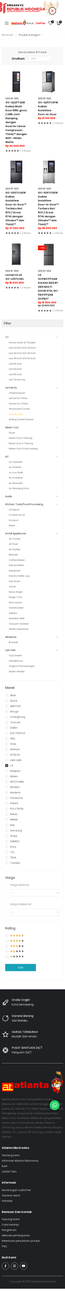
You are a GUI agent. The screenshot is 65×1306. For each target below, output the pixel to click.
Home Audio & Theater (22, 342)
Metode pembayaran (16, 1235)
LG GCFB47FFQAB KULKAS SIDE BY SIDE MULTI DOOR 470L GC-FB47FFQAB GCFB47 (48, 286)
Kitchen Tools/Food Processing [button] (24, 504)
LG (11, 765)
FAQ (4, 1246)
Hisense (15, 749)
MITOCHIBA (17, 782)
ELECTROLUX (17, 733)
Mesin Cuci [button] (12, 427)
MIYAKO (15, 787)
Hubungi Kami (11, 1219)
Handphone (16, 661)
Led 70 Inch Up (17, 379)
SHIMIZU (15, 841)
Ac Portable (16, 477)
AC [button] (7, 456)
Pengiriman (9, 1230)
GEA (12, 738)
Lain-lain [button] (10, 650)
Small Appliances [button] (15, 533)
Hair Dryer (14, 581)
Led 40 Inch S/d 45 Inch (22, 353)
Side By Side (16, 414)
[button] (58, 23)
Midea (14, 776)
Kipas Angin (16, 592)
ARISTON (15, 706)
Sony (13, 847)
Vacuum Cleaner (19, 623)
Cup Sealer (15, 655)
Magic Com (15, 597)
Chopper (14, 509)
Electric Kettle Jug (19, 576)
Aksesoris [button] (10, 637)
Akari (13, 695)
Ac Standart (16, 483)
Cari (20, 967)
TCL (12, 852)
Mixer (12, 525)
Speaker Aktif (16, 618)
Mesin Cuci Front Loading (23, 448)
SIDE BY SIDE (12, 98)
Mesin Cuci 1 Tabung (20, 438)
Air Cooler (15, 538)
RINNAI (14, 819)
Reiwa (13, 814)
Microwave (15, 602)
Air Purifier (15, 549)
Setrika (13, 613)
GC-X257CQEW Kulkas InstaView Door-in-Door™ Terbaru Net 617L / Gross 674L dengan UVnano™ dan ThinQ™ (15, 208)
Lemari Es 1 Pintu (18, 398)
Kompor (13, 520)
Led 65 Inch (15, 374)
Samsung (16, 830)
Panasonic (16, 798)
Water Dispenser (19, 629)
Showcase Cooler (19, 408)
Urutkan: (18, 59)
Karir (4, 1166)
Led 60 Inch (15, 369)
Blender (13, 554)
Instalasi (7, 1201)
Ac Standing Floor (19, 488)
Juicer (12, 586)
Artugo (14, 711)
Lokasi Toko (9, 1171)
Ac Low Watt (16, 472)
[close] (52, 10)
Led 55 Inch (15, 363)
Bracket (13, 642)
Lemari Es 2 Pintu (18, 403)
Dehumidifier (16, 565)
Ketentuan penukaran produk (21, 1241)
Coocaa (15, 722)
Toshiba (15, 863)
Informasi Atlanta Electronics (20, 1161)
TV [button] (6, 337)
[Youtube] (23, 1266)
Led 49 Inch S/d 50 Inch (22, 358)
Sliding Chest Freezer (21, 419)
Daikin (14, 728)
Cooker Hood (17, 515)
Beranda (7, 35)
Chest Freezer (17, 393)
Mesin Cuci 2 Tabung (21, 443)
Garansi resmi (11, 1195)
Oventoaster (16, 607)
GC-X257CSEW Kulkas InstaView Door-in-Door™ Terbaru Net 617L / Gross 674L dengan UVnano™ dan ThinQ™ (48, 208)
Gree (13, 744)
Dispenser (15, 570)
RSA (12, 825)
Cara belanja (10, 1224)
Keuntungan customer (16, 1190)
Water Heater (17, 671)
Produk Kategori (29, 35)
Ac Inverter (15, 467)
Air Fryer (13, 544)
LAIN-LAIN (15, 760)
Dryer (12, 432)
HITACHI (15, 755)
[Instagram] (14, 1266)
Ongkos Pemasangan (22, 666)
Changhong (17, 717)
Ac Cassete (15, 462)
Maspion (15, 771)
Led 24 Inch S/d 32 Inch (22, 347)
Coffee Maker (17, 560)
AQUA (13, 701)
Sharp (13, 836)
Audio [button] (8, 496)
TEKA (13, 857)
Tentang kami (11, 1155)
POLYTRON (16, 809)
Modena (15, 792)
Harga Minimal (19, 885)
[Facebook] (5, 1266)
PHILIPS (14, 803)
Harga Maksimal (20, 904)
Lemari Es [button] (11, 387)
